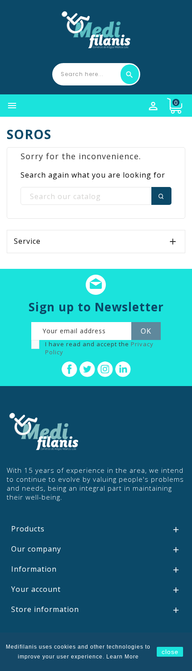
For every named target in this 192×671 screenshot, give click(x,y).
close (170, 651)
